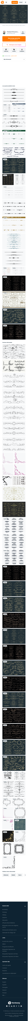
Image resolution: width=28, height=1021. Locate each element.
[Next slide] (22, 984)
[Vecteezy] (2, 2)
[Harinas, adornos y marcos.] (8, 200)
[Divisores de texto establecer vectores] (13, 130)
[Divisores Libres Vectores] (13, 262)
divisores (6, 983)
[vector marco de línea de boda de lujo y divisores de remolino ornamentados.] (13, 313)
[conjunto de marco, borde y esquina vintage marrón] (13, 329)
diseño (13, 983)
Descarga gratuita (14, 38)
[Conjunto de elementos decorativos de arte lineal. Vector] (6, 292)
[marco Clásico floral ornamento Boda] (19, 944)
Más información (7, 58)
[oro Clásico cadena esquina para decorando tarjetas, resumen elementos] (8, 931)
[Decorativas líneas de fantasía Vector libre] (9, 117)
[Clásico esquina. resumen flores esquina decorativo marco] (19, 522)
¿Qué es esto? (14, 55)
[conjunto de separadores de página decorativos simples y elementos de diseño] (13, 213)
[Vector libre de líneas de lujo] (13, 94)
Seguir (23, 33)
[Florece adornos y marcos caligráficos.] (7, 107)
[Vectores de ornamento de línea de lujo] (13, 229)
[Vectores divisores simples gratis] (13, 161)
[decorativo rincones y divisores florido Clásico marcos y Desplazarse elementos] (13, 395)
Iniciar (20, 2)
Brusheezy (5, 1018)
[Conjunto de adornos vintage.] (8, 188)
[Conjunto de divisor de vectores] (13, 279)
